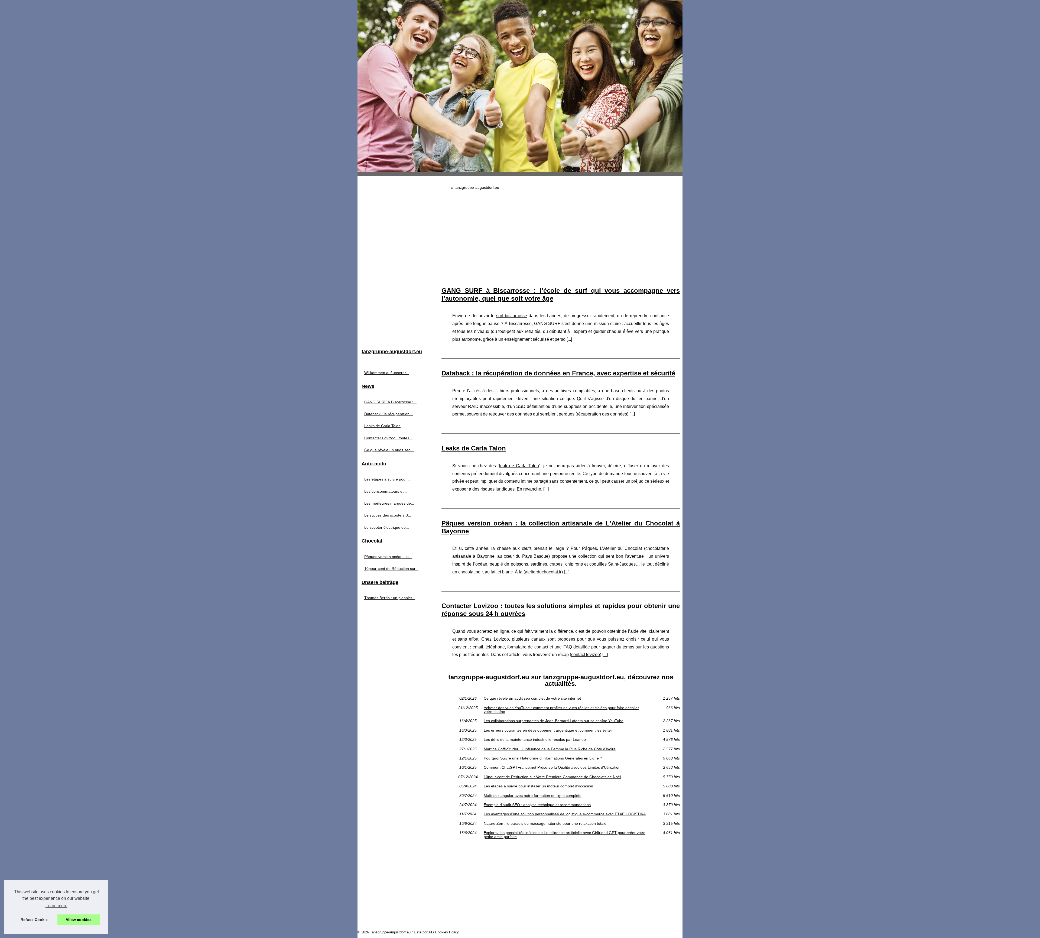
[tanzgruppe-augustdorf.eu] (520, 88)
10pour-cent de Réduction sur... (391, 568)
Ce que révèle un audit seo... (389, 450)
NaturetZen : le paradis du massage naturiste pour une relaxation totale (545, 823)
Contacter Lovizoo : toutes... (388, 438)
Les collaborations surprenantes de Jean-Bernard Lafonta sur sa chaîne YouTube (553, 721)
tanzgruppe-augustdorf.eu (476, 187)
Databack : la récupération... (388, 414)
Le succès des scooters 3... (387, 515)
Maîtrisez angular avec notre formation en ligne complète (532, 795)
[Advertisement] (560, 233)
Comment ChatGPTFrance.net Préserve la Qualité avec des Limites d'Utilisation (552, 767)
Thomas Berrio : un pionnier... (389, 598)
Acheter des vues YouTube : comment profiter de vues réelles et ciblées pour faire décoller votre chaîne (561, 710)
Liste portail (423, 932)
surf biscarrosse (511, 315)
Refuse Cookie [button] (34, 919)
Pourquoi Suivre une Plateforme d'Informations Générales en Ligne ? (543, 758)
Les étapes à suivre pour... (387, 479)
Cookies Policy (447, 932)
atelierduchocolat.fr (543, 572)
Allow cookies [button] (79, 919)
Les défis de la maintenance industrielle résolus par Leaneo (535, 739)
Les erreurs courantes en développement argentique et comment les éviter (548, 730)
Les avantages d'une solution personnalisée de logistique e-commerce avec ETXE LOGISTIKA (565, 814)
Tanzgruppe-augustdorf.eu (390, 932)
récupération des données (602, 414)
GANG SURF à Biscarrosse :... (390, 402)
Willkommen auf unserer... (386, 373)
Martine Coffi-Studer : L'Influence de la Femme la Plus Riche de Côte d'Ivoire (550, 749)
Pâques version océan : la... (388, 556)
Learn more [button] (56, 905)
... (569, 339)
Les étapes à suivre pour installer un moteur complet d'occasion (538, 786)
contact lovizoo (585, 654)
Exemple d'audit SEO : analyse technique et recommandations (537, 805)
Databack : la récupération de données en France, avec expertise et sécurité (558, 373)
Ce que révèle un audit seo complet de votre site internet (532, 698)
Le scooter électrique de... (386, 527)
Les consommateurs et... (385, 491)
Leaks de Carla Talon (473, 448)
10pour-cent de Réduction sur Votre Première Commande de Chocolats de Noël (552, 777)
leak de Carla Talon (519, 465)
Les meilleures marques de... (389, 503)
